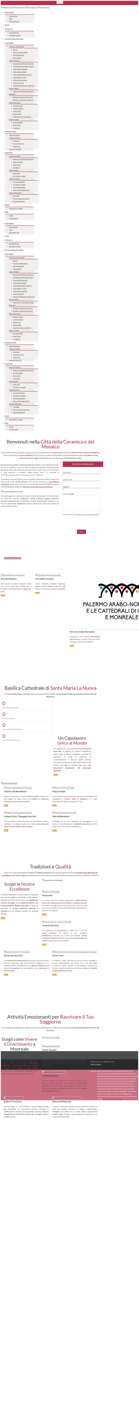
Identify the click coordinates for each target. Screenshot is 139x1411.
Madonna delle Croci (52, 1141)
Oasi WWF (86, 1141)
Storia (10, 1128)
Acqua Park (87, 1131)
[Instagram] (59, 2)
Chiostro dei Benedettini (53, 1131)
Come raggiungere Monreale (18, 1138)
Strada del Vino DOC (90, 1148)
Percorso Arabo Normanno (17, 1136)
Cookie (92, 1064)
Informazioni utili (14, 1143)
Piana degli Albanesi (90, 1143)
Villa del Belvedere (51, 1148)
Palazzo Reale (50, 1146)
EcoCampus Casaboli (90, 1136)
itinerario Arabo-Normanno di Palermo (38, 487)
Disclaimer (98, 1064)
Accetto (106, 1099)
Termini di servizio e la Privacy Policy (87, 514)
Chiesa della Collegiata (53, 1128)
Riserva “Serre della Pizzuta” (92, 1146)
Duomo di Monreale (52, 1133)
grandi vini (33, 900)
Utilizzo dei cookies (115, 1099)
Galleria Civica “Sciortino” (54, 1136)
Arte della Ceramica (15, 1133)
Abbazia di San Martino (91, 1128)
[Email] (62, 2)
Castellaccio (87, 1133)
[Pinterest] (60, 2)
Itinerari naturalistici (90, 1138)
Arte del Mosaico (14, 1131)
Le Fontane (49, 1138)
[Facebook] (57, 2)
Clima (10, 1141)
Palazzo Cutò (50, 1143)
